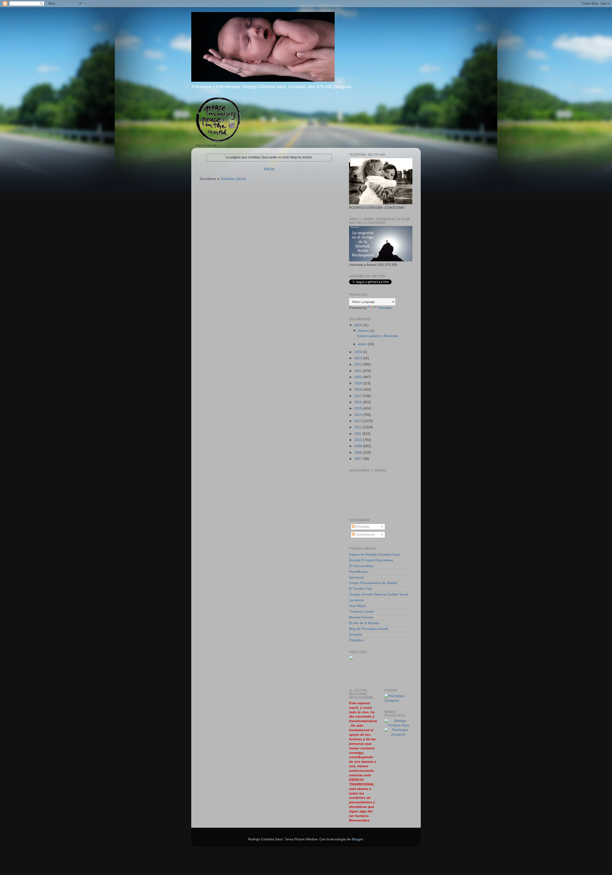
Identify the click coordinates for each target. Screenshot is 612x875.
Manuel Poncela (361, 617)
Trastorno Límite (361, 611)
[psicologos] (368, 677)
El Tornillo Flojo (360, 588)
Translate (384, 308)
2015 (358, 408)
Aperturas (356, 577)
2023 (358, 358)
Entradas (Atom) (233, 179)
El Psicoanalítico (361, 566)
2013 (358, 421)
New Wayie (357, 606)
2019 (358, 383)
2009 (358, 446)
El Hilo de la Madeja (364, 623)
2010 (358, 440)
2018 (358, 389)
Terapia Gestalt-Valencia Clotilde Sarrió (378, 594)
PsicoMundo (358, 572)
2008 (358, 452)
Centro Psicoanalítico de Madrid (373, 583)
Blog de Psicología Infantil (368, 629)
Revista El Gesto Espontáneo (371, 560)
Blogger (357, 839)
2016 (358, 402)
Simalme (355, 634)
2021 (358, 371)
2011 (358, 433)
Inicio (269, 168)
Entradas (362, 526)
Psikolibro (356, 640)
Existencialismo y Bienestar (377, 336)
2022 (358, 364)
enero (363, 344)
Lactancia (356, 600)
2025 (358, 325)
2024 (358, 352)
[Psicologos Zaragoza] (398, 700)
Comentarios (365, 534)
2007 (358, 459)
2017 (358, 396)
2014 (358, 415)
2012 (358, 427)
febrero (364, 331)
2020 (358, 377)
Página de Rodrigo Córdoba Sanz (374, 554)
